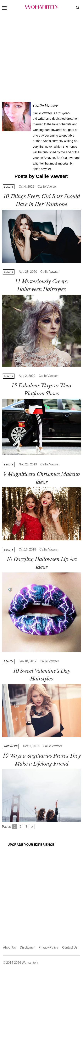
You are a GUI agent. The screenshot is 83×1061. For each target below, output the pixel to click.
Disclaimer (27, 947)
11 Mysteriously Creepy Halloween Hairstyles (41, 285)
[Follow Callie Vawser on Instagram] (78, 109)
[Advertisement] (41, 56)
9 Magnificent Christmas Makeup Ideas (41, 477)
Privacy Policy (48, 947)
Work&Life (11, 746)
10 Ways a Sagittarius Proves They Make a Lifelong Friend (42, 759)
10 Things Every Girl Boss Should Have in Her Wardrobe (41, 199)
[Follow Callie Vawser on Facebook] (73, 109)
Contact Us (69, 947)
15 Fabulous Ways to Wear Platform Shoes (41, 389)
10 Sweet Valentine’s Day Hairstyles (41, 674)
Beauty (8, 187)
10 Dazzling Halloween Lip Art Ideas (41, 562)
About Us (9, 947)
